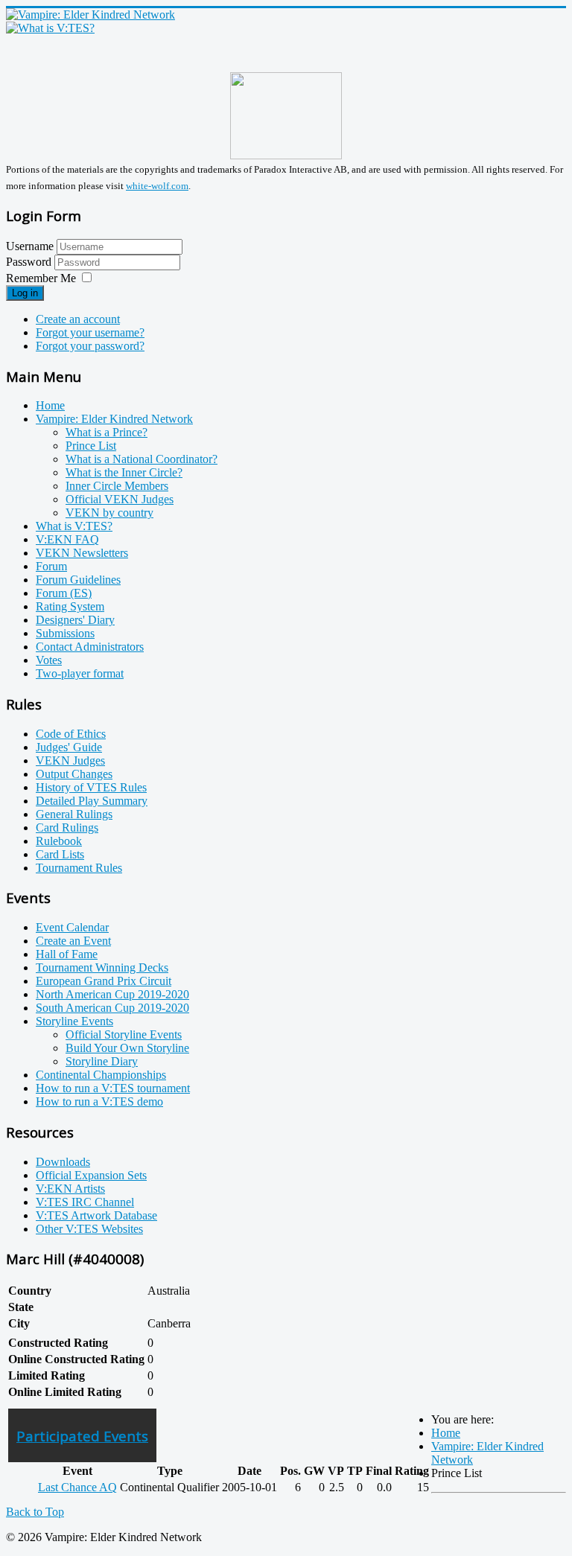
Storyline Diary (102, 1061)
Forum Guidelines (78, 579)
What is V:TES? (74, 526)
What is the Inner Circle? (124, 472)
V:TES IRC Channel (85, 1202)
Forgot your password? (90, 345)
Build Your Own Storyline (127, 1048)
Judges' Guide (69, 747)
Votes (49, 660)
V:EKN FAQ (67, 539)
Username (30, 246)
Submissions (65, 633)
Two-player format (80, 673)
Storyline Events (74, 1021)
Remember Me (41, 278)
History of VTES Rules (91, 787)
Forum (51, 566)
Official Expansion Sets (91, 1175)
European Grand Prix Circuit (103, 981)
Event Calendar (72, 927)
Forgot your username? (90, 332)
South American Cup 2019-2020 (112, 1007)
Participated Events (82, 1435)
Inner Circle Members (117, 485)
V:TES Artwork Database (96, 1215)
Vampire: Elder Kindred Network (114, 418)
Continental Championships (101, 1074)
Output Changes (74, 774)
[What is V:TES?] (50, 28)
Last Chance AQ (77, 1487)
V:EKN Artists (70, 1188)
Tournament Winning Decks (102, 967)
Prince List (91, 445)
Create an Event (73, 940)
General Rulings (74, 814)
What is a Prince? (106, 432)
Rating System (70, 606)
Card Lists (60, 854)
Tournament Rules (79, 867)
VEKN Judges (70, 760)
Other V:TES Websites (89, 1228)
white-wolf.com (157, 185)
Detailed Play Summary (91, 800)
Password (30, 261)
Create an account (78, 319)
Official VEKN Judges (120, 499)
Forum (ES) (64, 593)
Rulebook (59, 841)
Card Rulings (67, 827)
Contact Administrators (90, 646)
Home (50, 405)
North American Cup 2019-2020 (112, 994)
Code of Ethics (71, 733)
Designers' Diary (75, 619)
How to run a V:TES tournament (113, 1088)
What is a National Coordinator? (141, 459)
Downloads (63, 1161)
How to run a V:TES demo (99, 1101)
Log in (25, 293)
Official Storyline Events (124, 1034)
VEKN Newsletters (82, 552)
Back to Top (35, 1511)
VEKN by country (109, 512)
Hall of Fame (67, 954)
